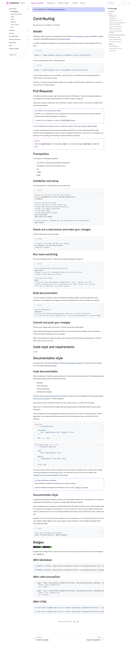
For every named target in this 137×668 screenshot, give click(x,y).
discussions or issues (83, 36)
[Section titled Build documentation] (59, 293)
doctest (60, 472)
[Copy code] (101, 55)
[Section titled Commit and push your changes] (72, 322)
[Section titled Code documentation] (59, 371)
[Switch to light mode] (129, 3)
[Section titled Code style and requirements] (76, 347)
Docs (23, 3)
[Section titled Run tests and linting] (59, 254)
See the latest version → (58, 9)
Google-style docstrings (51, 396)
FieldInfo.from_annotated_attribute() (45, 475)
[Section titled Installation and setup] (60, 181)
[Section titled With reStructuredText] (62, 577)
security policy (65, 39)
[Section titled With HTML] (49, 602)
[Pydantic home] (12, 3)
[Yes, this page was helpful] (74, 621)
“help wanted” (82, 126)
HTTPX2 (74, 3)
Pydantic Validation (37, 3)
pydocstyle (36, 403)
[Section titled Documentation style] (65, 358)
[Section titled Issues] (44, 32)
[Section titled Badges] (46, 543)
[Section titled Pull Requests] (54, 91)
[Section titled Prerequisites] (51, 154)
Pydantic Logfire (63, 3)
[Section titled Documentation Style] (60, 495)
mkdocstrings (52, 366)
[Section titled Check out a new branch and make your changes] (92, 229)
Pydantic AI (51, 3)
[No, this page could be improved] (77, 621)
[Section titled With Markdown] (54, 560)
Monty (83, 3)
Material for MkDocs (76, 363)
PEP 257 (78, 396)
